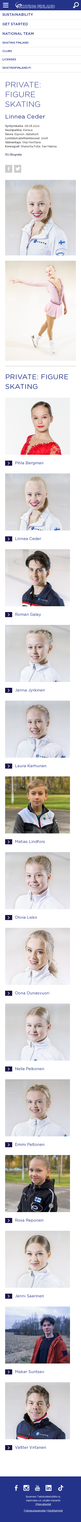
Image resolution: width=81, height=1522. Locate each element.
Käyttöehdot (55, 1510)
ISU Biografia (13, 154)
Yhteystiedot (43, 1504)
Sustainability (17, 15)
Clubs (7, 51)
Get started (15, 24)
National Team (18, 34)
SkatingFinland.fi (16, 68)
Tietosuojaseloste (35, 1510)
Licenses (9, 59)
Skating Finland (15, 42)
